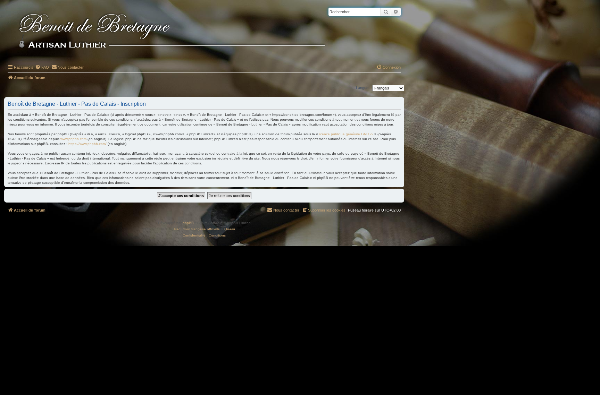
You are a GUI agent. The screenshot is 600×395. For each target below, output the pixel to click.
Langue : (363, 88)
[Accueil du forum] (183, 32)
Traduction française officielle (196, 229)
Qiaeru (229, 229)
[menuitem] (42, 67)
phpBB (188, 223)
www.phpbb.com (73, 139)
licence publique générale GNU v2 (346, 134)
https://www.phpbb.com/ (87, 144)
